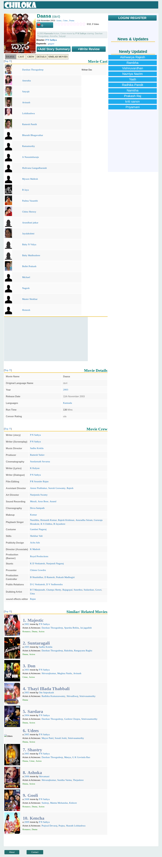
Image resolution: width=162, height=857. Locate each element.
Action (58, 20)
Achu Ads (35, 542)
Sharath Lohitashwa (75, 825)
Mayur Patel (47, 738)
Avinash (26, 102)
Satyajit (25, 91)
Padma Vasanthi (30, 200)
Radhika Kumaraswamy (53, 696)
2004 (26, 715)
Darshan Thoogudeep (33, 69)
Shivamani (44, 776)
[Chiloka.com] (20, 5)
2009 (26, 822)
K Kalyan (35, 468)
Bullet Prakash (29, 266)
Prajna (62, 825)
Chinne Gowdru (38, 570)
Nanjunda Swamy (39, 494)
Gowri (98, 589)
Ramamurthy (28, 146)
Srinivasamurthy (87, 696)
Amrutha (26, 80)
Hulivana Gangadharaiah (34, 168)
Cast (21, 56)
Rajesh (70, 488)
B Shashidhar (36, 577)
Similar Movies (58, 56)
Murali (33, 501)
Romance (26, 631)
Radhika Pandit (132, 85)
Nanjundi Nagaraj (55, 563)
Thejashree (78, 780)
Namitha (132, 90)
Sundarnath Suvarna (40, 461)
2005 (26, 647)
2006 (26, 776)
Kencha (37, 818)
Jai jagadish (86, 627)
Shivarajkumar (49, 673)
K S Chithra (46, 524)
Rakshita (68, 650)
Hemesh (26, 310)
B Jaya (25, 190)
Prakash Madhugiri (65, 577)
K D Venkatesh (37, 563)
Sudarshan (89, 589)
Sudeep (45, 803)
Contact (34, 852)
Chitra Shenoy (29, 211)
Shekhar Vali (36, 536)
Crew (30, 56)
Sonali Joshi (61, 738)
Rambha (132, 62)
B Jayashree (59, 524)
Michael (26, 277)
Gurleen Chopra (72, 719)
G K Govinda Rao (81, 757)
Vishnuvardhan (132, 68)
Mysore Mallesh (30, 179)
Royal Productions (39, 556)
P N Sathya (51, 40)
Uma (32, 593)
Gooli (33, 795)
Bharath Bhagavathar (32, 135)
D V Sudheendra (54, 584)
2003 (65, 389)
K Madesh (35, 549)
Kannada (67, 403)
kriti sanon (132, 101)
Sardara (35, 711)
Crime (65, 20)
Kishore (73, 803)
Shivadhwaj (72, 696)
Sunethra (78, 589)
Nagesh (26, 288)
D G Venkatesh (37, 584)
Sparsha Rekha (71, 627)
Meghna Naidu (64, 673)
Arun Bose (43, 501)
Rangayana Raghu (83, 650)
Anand (53, 501)
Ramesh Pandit (29, 124)
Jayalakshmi (28, 233)
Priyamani (133, 107)
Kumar (33, 514)
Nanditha (34, 520)
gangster (51, 44)
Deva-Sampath (37, 508)
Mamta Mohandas (59, 803)
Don (31, 665)
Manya (67, 757)
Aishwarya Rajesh (132, 57)
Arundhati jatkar (30, 222)
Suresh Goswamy (56, 488)
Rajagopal (67, 589)
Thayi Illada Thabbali (49, 688)
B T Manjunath (37, 589)
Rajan (33, 599)
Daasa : (10, 56)
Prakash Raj (132, 96)
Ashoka (35, 772)
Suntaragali (39, 643)
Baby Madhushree (31, 255)
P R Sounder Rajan (39, 481)
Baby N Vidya (29, 244)
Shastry (35, 749)
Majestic (36, 620)
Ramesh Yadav (37, 455)
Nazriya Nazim (132, 74)
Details (41, 56)
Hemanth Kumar (48, 520)
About (12, 852)
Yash (132, 79)
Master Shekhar (29, 299)
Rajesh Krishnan (66, 520)
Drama (71, 20)
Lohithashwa (28, 113)
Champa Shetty (53, 589)
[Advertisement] (46, 339)
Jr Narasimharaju (30, 157)
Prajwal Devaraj (49, 825)
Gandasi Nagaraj (38, 529)
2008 (26, 799)
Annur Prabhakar (38, 488)
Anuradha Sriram (84, 520)
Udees (33, 730)
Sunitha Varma (64, 780)
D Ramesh (49, 577)
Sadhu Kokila (37, 448)
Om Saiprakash (46, 692)
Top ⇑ (8, 61)
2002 (26, 624)
